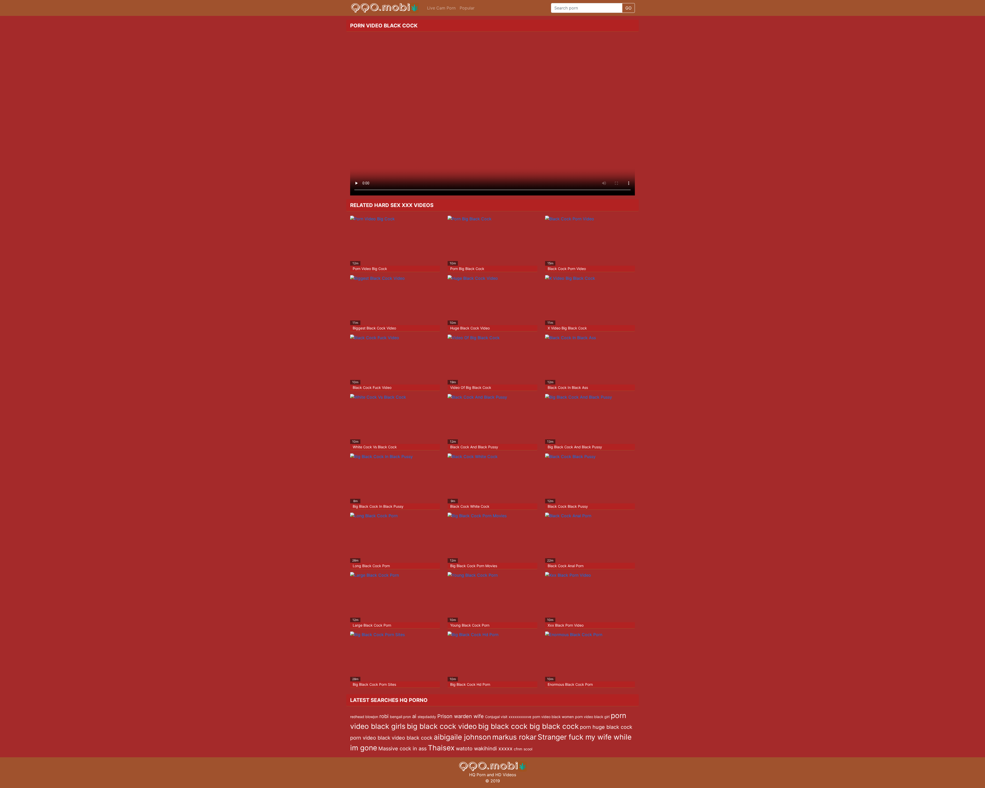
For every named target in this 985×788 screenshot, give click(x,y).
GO (628, 8)
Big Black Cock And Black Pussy (575, 447)
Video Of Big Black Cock (470, 387)
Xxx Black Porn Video (566, 625)
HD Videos (505, 774)
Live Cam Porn (441, 8)
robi (384, 716)
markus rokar (514, 737)
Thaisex (441, 747)
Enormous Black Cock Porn (570, 684)
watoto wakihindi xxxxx (484, 748)
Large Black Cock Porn (372, 625)
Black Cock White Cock (469, 506)
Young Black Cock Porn (469, 625)
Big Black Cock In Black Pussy (378, 506)
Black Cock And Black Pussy (474, 447)
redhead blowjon (364, 716)
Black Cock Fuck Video (372, 387)
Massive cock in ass (402, 748)
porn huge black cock (606, 727)
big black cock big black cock (528, 726)
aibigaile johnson (462, 737)
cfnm (518, 749)
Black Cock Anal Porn (566, 566)
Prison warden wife (460, 716)
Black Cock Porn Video (567, 268)
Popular (467, 8)
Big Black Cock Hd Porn (470, 684)
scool (528, 749)
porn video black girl (592, 716)
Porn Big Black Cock (467, 268)
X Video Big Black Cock (567, 328)
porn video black (370, 738)
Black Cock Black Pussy (568, 506)
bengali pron (400, 716)
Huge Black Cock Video (470, 328)
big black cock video (442, 726)
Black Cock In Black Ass (568, 387)
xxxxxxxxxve (520, 716)
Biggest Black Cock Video (374, 328)
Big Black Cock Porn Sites (374, 684)
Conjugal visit (496, 716)
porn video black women (553, 716)
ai (414, 716)
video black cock (412, 738)
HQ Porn (477, 774)
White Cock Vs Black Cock (375, 447)
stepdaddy (427, 716)
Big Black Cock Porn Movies (473, 566)
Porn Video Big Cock (370, 268)
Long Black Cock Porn (371, 566)
